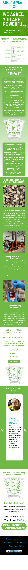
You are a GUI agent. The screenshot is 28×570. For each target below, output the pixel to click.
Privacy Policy (8, 542)
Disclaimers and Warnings (14, 539)
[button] (2, 430)
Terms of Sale (8, 546)
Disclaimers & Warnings (9, 557)
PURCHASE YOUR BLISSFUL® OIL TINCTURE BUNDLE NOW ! (14, 526)
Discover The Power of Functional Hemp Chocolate (12, 31)
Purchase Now (14, 361)
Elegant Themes (14, 566)
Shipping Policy (20, 542)
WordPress (14, 568)
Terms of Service (19, 546)
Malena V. (13, 418)
